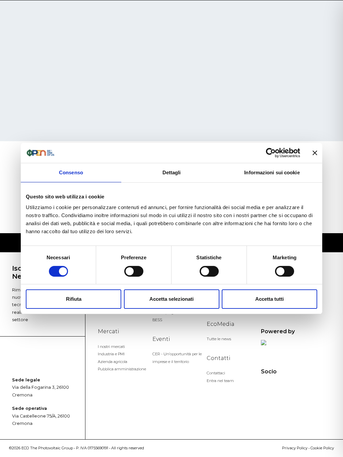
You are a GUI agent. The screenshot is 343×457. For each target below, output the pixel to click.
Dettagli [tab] (171, 172)
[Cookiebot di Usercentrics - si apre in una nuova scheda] (271, 153)
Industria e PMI (111, 354)
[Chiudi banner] (315, 153)
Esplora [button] (312, 20)
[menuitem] (317, 21)
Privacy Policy (294, 448)
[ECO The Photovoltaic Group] (43, 24)
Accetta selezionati (171, 299)
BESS (157, 319)
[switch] (133, 271)
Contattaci (216, 373)
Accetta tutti (269, 299)
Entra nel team (220, 380)
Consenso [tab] (71, 172)
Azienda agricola (112, 361)
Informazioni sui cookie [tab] (271, 172)
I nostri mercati (111, 346)
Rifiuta (73, 299)
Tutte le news (219, 339)
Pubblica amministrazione (122, 369)
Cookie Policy (322, 448)
